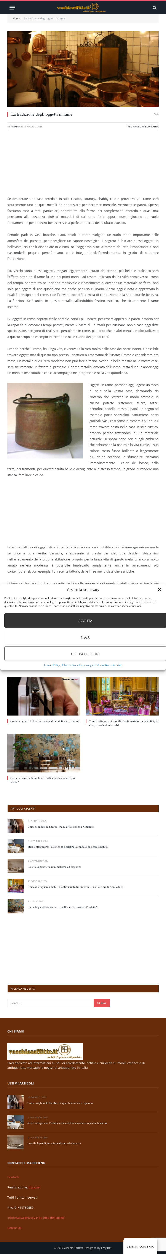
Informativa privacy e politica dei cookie (36, 1218)
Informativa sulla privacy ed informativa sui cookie (92, 665)
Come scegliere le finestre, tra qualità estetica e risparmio (45, 721)
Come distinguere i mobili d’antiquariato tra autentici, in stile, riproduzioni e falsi (123, 723)
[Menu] (12, 8)
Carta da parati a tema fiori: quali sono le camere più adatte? (42, 780)
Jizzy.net (35, 1187)
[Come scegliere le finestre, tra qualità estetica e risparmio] (43, 696)
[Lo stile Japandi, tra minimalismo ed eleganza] (16, 866)
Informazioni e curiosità (143, 126)
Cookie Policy (52, 665)
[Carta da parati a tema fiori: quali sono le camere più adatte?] (43, 753)
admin (15, 126)
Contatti (13, 1177)
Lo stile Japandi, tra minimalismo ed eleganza (54, 867)
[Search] (154, 8)
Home (16, 18)
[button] (159, 589)
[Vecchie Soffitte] (83, 8)
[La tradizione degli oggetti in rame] (83, 69)
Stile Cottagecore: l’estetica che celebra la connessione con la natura (68, 847)
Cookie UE (14, 1228)
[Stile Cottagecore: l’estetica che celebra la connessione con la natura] (16, 846)
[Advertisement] (83, 165)
